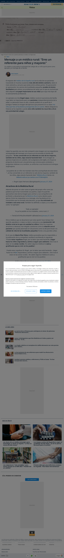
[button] (32, 286)
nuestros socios (24, 268)
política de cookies (21, 274)
